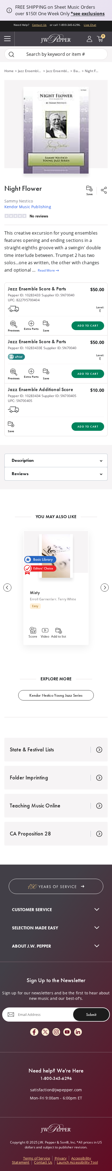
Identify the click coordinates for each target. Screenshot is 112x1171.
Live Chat (90, 25)
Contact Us (39, 25)
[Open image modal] (56, 132)
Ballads (76, 71)
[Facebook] (34, 1032)
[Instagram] (56, 1032)
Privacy (61, 1158)
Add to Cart (87, 325)
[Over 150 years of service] (56, 886)
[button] (56, 129)
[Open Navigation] (7, 39)
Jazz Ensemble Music (30, 71)
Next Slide (105, 587)
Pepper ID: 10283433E (25, 348)
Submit (91, 1014)
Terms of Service (36, 1158)
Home (9, 71)
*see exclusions (88, 14)
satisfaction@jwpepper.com (56, 1090)
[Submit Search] (11, 54)
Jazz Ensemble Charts (57, 71)
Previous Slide (7, 587)
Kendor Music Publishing (27, 206)
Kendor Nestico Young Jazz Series (55, 695)
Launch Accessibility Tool (77, 1162)
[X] (45, 1032)
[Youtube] (67, 1032)
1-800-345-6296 (56, 1078)
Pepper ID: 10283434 (24, 396)
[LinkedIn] (78, 1032)
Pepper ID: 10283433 (24, 295)
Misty (35, 592)
